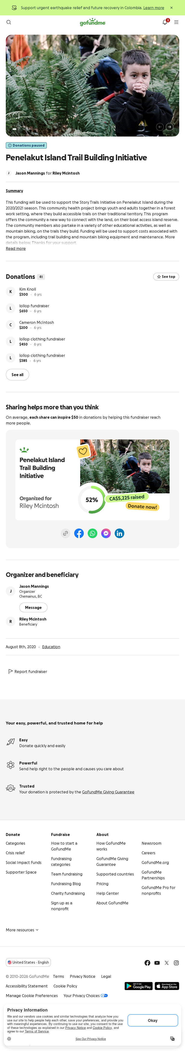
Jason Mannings (34, 586)
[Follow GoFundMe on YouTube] (157, 963)
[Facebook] (79, 533)
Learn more (153, 8)
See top (168, 277)
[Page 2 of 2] (19, 129)
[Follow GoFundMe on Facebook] (147, 963)
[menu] (176, 22)
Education (51, 647)
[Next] (169, 127)
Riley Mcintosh (32, 619)
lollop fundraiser (34, 306)
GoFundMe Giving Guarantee (108, 792)
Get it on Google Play (139, 986)
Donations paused (29, 145)
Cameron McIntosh (36, 322)
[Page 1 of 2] (14, 129)
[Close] (171, 8)
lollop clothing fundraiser (42, 339)
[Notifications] (165, 22)
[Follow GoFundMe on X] (167, 963)
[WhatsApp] (92, 533)
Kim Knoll (27, 289)
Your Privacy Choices (82, 995)
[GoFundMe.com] (92, 22)
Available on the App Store (167, 986)
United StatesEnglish (31, 962)
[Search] (8, 22)
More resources (20, 930)
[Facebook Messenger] (106, 533)
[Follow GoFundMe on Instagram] (176, 963)
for (47, 173)
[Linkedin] (119, 533)
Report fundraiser (30, 671)
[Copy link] (65, 533)
